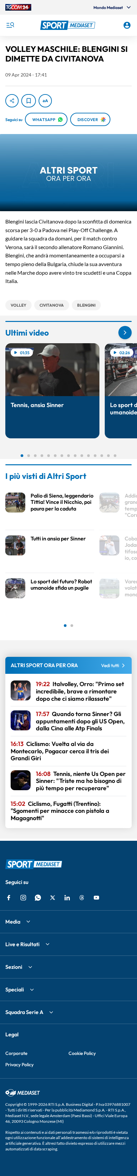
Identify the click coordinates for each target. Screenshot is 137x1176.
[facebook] (8, 897)
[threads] (81, 897)
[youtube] (96, 897)
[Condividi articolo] (12, 100)
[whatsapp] (38, 897)
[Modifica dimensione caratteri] (45, 100)
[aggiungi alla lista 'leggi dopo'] (28, 100)
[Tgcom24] (18, 7)
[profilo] (127, 25)
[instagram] (23, 897)
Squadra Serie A (24, 1012)
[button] (68, 25)
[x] (52, 897)
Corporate (16, 1053)
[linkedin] (67, 897)
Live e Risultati (22, 944)
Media (12, 921)
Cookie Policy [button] (82, 1053)
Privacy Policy (19, 1065)
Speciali (14, 989)
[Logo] (68, 25)
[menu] (10, 25)
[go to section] (125, 332)
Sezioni (13, 966)
